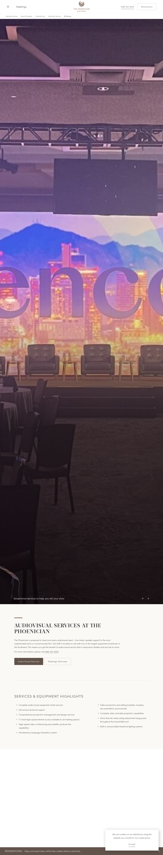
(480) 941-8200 (127, 6)
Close (159, 851)
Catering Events (40, 16)
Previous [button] (143, 851)
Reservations (147, 6)
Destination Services (54, 16)
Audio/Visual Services (28, 661)
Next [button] (151, 851)
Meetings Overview (12, 16)
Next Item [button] (147, 600)
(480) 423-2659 (51, 651)
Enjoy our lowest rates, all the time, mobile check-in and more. (43, 850)
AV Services (67, 16)
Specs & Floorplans (26, 16)
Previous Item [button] (143, 600)
